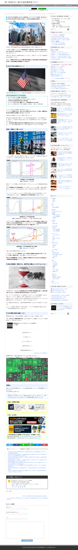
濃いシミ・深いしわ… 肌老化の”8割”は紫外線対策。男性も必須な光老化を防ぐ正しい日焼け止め (64, 170)
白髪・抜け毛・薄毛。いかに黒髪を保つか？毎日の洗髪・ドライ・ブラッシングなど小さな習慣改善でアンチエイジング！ (64, 159)
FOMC (10, 491)
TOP (5, 13)
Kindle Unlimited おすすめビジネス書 (59, 288)
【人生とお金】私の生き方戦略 (57, 36)
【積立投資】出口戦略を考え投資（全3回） (60, 38)
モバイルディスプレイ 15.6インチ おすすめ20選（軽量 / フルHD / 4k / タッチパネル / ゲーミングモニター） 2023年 (65, 133)
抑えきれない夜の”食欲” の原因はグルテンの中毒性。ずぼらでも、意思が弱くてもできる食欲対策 (64, 181)
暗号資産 (34, 5)
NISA (54, 201)
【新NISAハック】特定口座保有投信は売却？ (60, 54)
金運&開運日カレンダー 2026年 (57, 71)
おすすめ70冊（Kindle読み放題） (58, 42)
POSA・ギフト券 (56, 238)
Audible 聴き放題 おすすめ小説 (58, 298)
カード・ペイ (45, 5)
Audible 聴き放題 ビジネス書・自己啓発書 (60, 295)
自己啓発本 (55, 264)
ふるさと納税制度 (56, 230)
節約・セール (57, 5)
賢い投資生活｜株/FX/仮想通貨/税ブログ (21, 2)
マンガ (37, 436)
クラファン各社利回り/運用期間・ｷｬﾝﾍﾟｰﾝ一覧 (60, 78)
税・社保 (53, 220)
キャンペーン (55, 243)
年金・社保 (55, 223)
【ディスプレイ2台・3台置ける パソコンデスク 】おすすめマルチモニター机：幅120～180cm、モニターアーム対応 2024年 (65, 139)
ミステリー (32, 436)
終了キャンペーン (55, 282)
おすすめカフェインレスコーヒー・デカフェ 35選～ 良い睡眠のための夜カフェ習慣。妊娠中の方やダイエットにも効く (64, 164)
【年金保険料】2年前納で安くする (58, 86)
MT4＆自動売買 (56, 207)
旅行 (25, 485)
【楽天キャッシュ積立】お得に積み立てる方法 (61, 56)
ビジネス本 (55, 263)
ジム (19, 485)
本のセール (54, 273)
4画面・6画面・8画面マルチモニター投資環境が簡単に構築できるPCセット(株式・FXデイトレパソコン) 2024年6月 (64, 115)
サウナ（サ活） (56, 278)
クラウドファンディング (57, 211)
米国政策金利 (25, 248)
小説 (29, 436)
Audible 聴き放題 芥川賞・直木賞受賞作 (60, 300)
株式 (14, 21)
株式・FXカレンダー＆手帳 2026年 (58, 72)
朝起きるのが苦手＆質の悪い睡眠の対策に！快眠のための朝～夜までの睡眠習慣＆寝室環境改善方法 (64, 153)
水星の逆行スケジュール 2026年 (58, 66)
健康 (53, 257)
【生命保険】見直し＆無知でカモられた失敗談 (61, 96)
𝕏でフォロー (34, 8)
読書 (17, 485)
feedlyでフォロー (42, 8)
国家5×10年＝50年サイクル (57, 74)
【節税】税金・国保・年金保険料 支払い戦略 (60, 85)
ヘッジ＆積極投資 (56, 216)
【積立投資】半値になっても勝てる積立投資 (60, 39)
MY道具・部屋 (68, 5)
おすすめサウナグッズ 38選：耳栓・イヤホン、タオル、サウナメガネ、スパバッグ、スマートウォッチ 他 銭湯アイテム (64, 187)
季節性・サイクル (56, 214)
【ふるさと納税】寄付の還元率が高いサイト (60, 88)
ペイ (53, 236)
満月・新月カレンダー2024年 (57, 69)
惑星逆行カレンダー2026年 (57, 67)
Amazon (54, 245)
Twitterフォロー (41, 395)
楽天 (53, 247)
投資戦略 (53, 212)
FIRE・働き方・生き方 (57, 254)
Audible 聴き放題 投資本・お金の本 (59, 296)
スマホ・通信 (54, 249)
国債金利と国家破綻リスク (56, 75)
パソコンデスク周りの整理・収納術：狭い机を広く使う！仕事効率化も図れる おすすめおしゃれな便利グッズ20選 (65, 128)
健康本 (54, 266)
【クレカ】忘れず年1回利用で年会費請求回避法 (61, 95)
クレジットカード (56, 234)
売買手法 (54, 217)
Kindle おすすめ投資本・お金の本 (59, 292)
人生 (53, 251)
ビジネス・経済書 (23, 436)
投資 (53, 281)
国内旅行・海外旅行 (57, 277)
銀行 (53, 239)
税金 (53, 221)
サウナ (22, 485)
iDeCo (54, 199)
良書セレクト (55, 271)
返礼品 (54, 227)
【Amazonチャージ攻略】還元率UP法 (59, 93)
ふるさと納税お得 (56, 229)
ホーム (11, 5)
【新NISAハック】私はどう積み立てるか (59, 52)
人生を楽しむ (54, 275)
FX (52, 205)
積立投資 (23, 5)
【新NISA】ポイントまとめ (57, 51)
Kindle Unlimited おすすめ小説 (58, 290)
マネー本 (54, 261)
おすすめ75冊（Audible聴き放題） (59, 44)
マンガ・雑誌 (55, 269)
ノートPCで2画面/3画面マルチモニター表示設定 (61, 105)
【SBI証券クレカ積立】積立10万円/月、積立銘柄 (61, 57)
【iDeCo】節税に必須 (55, 59)
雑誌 (40, 436)
